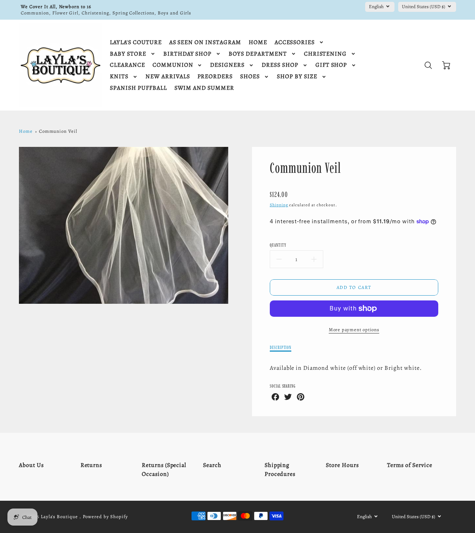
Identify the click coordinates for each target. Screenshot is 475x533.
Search (212, 465)
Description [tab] (281, 347)
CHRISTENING (325, 54)
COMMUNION (173, 65)
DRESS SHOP (280, 65)
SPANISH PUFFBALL (138, 88)
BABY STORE (128, 54)
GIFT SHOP (331, 65)
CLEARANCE (127, 65)
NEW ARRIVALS (167, 76)
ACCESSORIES (295, 42)
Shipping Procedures (280, 469)
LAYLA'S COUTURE (135, 42)
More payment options (354, 329)
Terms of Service (409, 465)
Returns (91, 465)
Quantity (278, 245)
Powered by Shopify (105, 516)
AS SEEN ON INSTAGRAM (205, 42)
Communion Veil (58, 131)
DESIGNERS (227, 65)
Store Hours (342, 465)
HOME (258, 42)
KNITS (119, 76)
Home (26, 131)
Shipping (279, 205)
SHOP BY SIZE (297, 76)
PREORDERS (215, 76)
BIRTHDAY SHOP (187, 54)
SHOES (250, 76)
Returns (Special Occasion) (164, 469)
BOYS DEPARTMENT (257, 54)
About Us (31, 465)
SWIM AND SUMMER (204, 88)
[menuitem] (135, 42)
